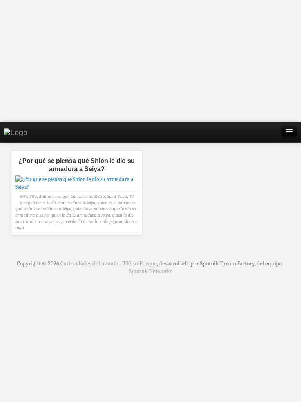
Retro (99, 196)
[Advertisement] (150, 61)
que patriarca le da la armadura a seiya (57, 202)
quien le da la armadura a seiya (80, 215)
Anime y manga (54, 196)
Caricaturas (81, 196)
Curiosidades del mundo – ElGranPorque (108, 263)
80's (23, 196)
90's (33, 196)
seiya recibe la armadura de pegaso (89, 221)
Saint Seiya (117, 196)
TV (131, 196)
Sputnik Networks (150, 271)
